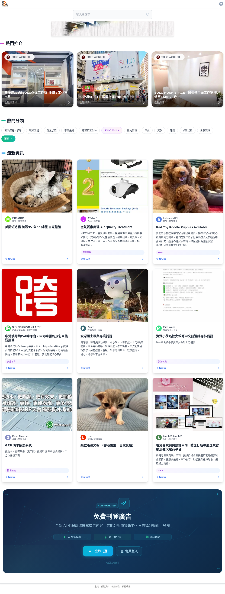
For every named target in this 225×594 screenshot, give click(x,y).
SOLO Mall (111, 130)
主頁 (97, 586)
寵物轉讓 (132, 130)
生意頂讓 (205, 130)
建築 (172, 130)
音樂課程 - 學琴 (12, 130)
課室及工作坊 (89, 130)
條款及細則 (112, 562)
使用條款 (115, 586)
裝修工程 (34, 130)
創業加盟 (52, 130)
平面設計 (69, 130)
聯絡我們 (105, 586)
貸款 (159, 130)
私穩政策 (126, 586)
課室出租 (187, 130)
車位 (147, 130)
